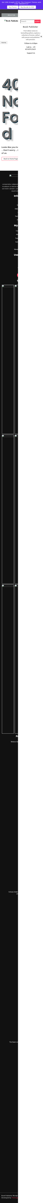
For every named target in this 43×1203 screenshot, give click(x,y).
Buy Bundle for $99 (27, 7)
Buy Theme (13, 7)
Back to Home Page (11, 159)
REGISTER (11, 15)
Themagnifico (16, 1198)
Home (4, 43)
